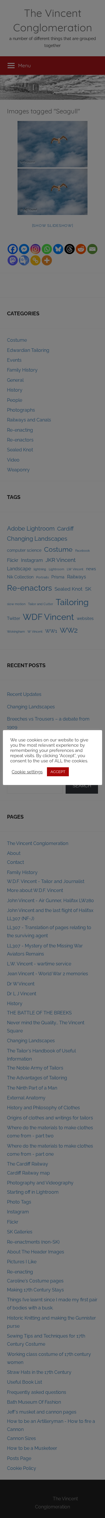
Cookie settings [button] (27, 771)
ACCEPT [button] (57, 772)
